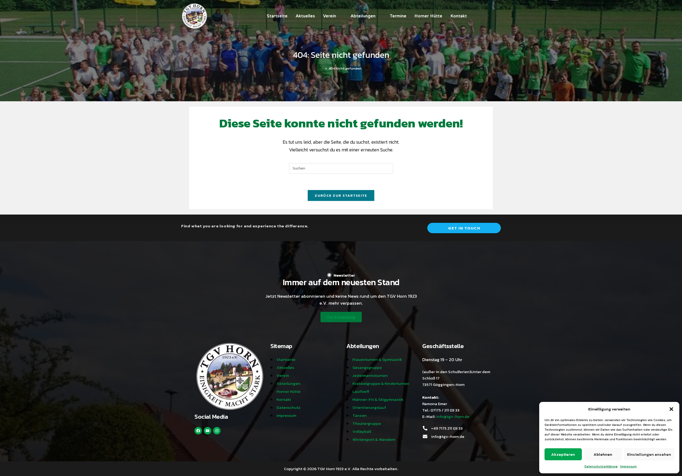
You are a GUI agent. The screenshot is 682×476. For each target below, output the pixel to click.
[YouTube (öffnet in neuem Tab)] (492, 16)
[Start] (322, 68)
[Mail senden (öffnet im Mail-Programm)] (499, 16)
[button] (671, 409)
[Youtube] (207, 430)
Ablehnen (603, 454)
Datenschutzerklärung (601, 466)
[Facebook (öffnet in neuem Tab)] (477, 16)
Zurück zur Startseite (341, 195)
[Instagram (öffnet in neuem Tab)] (484, 16)
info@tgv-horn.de (452, 416)
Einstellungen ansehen (649, 454)
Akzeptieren (563, 454)
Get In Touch (464, 228)
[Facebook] (198, 430)
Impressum (628, 466)
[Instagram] (217, 430)
